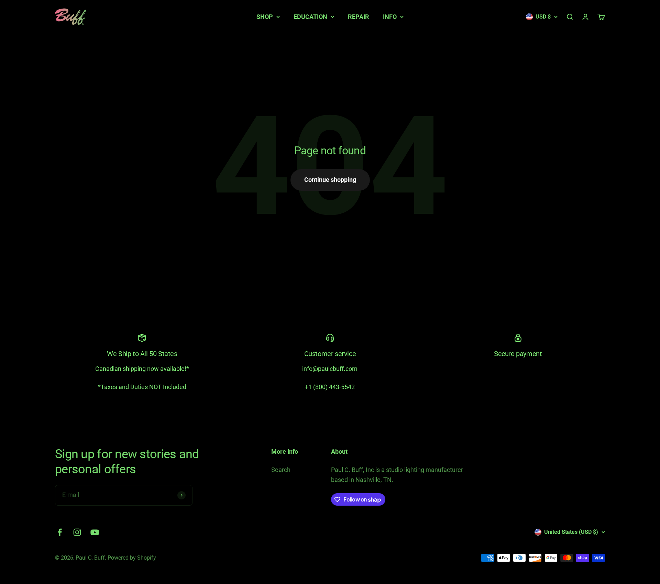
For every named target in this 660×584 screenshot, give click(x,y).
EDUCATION (310, 16)
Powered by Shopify (132, 557)
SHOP (264, 16)
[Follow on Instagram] (77, 532)
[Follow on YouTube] (94, 532)
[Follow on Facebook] (59, 532)
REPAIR (358, 16)
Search (280, 469)
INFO (390, 16)
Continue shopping (330, 179)
